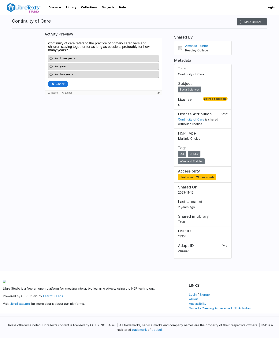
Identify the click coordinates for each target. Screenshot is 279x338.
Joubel (157, 330)
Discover (55, 7)
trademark (139, 330)
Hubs (123, 7)
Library (71, 7)
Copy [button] (224, 113)
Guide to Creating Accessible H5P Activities (220, 308)
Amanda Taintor (196, 46)
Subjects (108, 7)
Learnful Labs (53, 296)
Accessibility (197, 304)
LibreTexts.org (19, 304)
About (193, 299)
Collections (89, 7)
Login (270, 7)
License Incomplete (215, 98)
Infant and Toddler (191, 161)
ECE (182, 153)
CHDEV (194, 153)
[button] (252, 21)
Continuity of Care (191, 119)
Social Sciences (190, 89)
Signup (205, 294)
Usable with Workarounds (197, 177)
